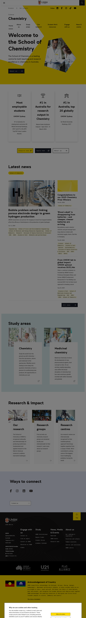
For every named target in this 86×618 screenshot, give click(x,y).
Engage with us (67, 26)
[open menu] (4, 2)
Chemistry (17, 18)
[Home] (43, 3)
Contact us (14, 503)
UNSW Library (70, 548)
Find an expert (25, 538)
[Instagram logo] (17, 491)
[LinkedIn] (57, 8)
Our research (39, 26)
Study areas (28, 26)
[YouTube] (75, 8)
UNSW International (41, 534)
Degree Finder (39, 537)
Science (11, 8)
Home (11, 26)
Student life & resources (52, 26)
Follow (52, 8)
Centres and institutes (73, 545)
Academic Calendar (41, 543)
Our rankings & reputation (70, 535)
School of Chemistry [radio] (16, 173)
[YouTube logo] (31, 491)
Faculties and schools (73, 539)
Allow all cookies (60, 614)
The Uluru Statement (34, 599)
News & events (78, 26)
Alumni (22, 547)
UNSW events (54, 538)
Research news (55, 541)
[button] (16, 71)
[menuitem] (11, 26)
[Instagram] (66, 8)
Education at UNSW (26, 544)
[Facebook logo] (11, 491)
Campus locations (71, 542)
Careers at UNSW (25, 541)
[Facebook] (62, 8)
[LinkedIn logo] (24, 491)
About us (19, 26)
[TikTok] (70, 8)
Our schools (24, 8)
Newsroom (53, 535)
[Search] (82, 2)
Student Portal (40, 540)
